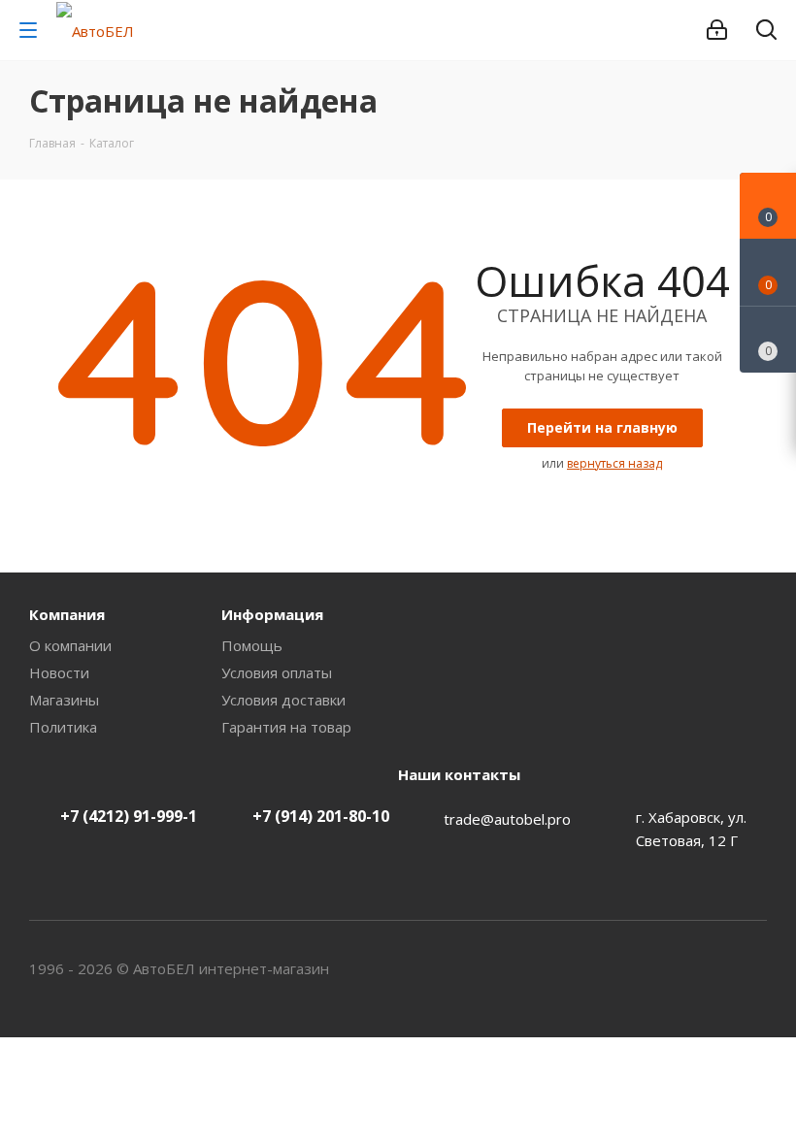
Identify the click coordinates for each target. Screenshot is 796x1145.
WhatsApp (752, 968)
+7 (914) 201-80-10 (320, 816)
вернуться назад (614, 463)
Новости (59, 672)
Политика (63, 726)
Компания (67, 614)
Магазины (64, 699)
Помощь (251, 645)
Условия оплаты (276, 672)
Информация (272, 614)
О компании (70, 645)
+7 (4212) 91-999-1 (128, 816)
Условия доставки (283, 699)
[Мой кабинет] (717, 30)
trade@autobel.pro (507, 819)
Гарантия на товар (286, 726)
